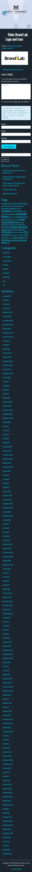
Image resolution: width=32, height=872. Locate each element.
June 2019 (6, 528)
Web (4, 281)
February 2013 (7, 752)
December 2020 (8, 455)
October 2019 (7, 512)
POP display (15, 232)
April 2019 (6, 536)
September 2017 (8, 613)
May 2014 (6, 707)
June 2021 (6, 430)
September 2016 (8, 658)
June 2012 (6, 772)
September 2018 (8, 564)
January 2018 (7, 597)
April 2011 (6, 809)
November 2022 (8, 365)
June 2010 (6, 841)
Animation (3, 206)
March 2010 (6, 849)
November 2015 (8, 691)
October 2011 (7, 800)
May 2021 (6, 434)
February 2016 (7, 678)
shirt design (13, 235)
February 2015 (7, 703)
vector (21, 237)
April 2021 (6, 438)
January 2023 (7, 357)
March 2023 (6, 349)
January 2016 (7, 682)
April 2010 (6, 845)
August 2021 (7, 422)
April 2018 (6, 585)
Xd (8, 243)
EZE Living (14, 219)
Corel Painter (7, 256)
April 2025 (6, 304)
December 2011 (8, 792)
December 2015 (8, 686)
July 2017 (6, 621)
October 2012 (7, 768)
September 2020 (8, 467)
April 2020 (6, 487)
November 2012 (8, 764)
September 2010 (8, 833)
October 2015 (7, 695)
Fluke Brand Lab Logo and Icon (17, 37)
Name (3, 124)
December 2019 (8, 503)
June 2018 (6, 577)
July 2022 (6, 381)
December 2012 (8, 760)
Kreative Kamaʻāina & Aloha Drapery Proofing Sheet (14, 178)
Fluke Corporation (13, 221)
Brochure (19, 208)
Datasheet (12, 217)
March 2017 (6, 638)
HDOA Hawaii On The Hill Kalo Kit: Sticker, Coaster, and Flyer (14, 184)
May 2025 (6, 300)
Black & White (20, 206)
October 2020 (7, 463)
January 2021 (7, 450)
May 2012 (6, 776)
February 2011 (7, 817)
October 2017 (7, 609)
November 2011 (8, 796)
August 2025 (7, 296)
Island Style (6, 230)
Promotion (5, 235)
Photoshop (6, 232)
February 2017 (7, 642)
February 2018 (7, 593)
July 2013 (6, 735)
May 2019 (6, 532)
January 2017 (7, 646)
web (25, 237)
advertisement (6, 203)
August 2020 (7, 471)
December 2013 (8, 719)
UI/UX (16, 237)
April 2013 (6, 743)
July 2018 (6, 573)
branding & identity (8, 208)
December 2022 (8, 361)
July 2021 (6, 426)
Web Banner (6, 240)
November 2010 (8, 825)
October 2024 (7, 328)
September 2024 (8, 332)
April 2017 (6, 634)
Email (3, 131)
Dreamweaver (7, 261)
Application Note (11, 206)
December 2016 (8, 650)
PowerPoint (6, 277)
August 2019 (7, 520)
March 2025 (6, 308)
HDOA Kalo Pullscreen (10, 193)
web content (17, 240)
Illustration (5, 227)
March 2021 (6, 442)
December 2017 (8, 601)
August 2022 (7, 377)
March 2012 (6, 780)
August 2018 (7, 568)
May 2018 (6, 581)
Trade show (4, 237)
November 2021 (8, 414)
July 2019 (6, 524)
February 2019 (7, 544)
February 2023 (7, 353)
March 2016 (6, 674)
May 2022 (6, 389)
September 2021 (8, 418)
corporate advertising (8, 214)
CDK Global (18, 211)
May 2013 (6, 739)
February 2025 (7, 312)
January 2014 (7, 715)
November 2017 (8, 605)
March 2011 (6, 813)
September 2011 (8, 804)
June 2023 (6, 341)
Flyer (17, 222)
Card (12, 211)
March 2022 (6, 398)
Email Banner (6, 220)
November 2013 (8, 723)
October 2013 (7, 727)
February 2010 (7, 853)
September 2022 (8, 373)
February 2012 (7, 784)
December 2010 (8, 821)
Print (26, 232)
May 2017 (6, 630)
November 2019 (8, 507)
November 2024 (8, 324)
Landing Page (17, 230)
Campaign (6, 211)
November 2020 (8, 459)
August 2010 (7, 837)
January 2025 (7, 316)
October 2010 (7, 829)
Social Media (24, 235)
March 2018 (6, 589)
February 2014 (7, 711)
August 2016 (7, 662)
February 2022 (7, 402)
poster (21, 232)
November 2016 (8, 654)
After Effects (14, 203)
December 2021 (8, 410)
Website (4, 138)
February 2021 (7, 446)
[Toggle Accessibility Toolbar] (4, 13)
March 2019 (6, 540)
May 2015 (6, 699)
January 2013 (7, 756)
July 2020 (6, 475)
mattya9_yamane (7, 48)
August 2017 (7, 617)
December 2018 (8, 552)
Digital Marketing (21, 217)
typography (10, 237)
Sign (18, 235)
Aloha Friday (22, 203)
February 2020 (7, 495)
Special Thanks (16, 869)
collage (24, 211)
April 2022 (6, 393)
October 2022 (7, 369)
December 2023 (8, 336)
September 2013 (8, 731)
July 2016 (6, 666)
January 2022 (7, 406)
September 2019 (8, 516)
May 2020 (6, 483)
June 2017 (6, 625)
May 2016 (6, 670)
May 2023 (6, 345)
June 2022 (6, 385)
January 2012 (7, 788)
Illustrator (14, 227)
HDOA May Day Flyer (9, 189)
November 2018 (8, 556)
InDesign (23, 227)
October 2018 (7, 560)
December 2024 (8, 320)
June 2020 (6, 479)
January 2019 (7, 548)
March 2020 (6, 491)
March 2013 (6, 748)
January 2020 (7, 499)
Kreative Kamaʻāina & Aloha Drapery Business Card (14, 172)
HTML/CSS (21, 225)
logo (23, 230)
